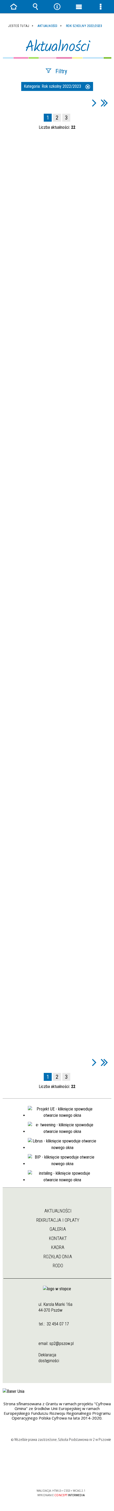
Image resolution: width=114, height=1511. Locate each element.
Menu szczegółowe (100, 7)
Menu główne (79, 7)
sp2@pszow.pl (61, 1343)
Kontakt (58, 1238)
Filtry (61, 71)
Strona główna (57, 1201)
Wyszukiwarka (35, 7)
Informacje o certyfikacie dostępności (61, 1456)
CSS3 (60, 1475)
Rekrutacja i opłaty (57, 1220)
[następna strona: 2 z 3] (94, 103)
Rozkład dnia (57, 1256)
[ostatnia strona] (104, 103)
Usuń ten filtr (87, 87)
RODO (58, 1265)
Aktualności (58, 1211)
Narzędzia (57, 7)
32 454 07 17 (58, 1323)
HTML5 (52, 1475)
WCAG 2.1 (77, 1475)
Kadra (57, 1247)
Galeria (58, 1229)
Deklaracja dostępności (48, 1357)
